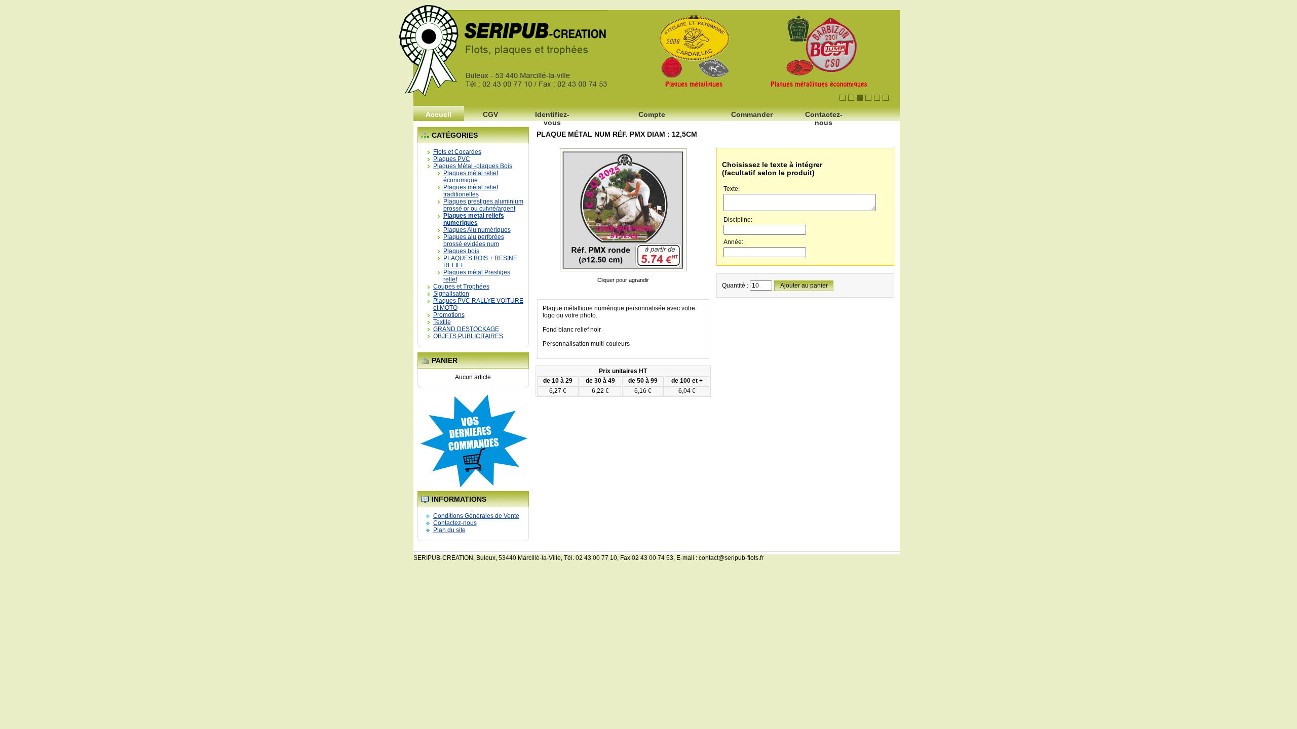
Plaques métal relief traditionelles (470, 191)
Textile (442, 322)
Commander (752, 114)
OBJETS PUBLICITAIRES (468, 336)
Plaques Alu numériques (477, 229)
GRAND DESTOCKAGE (466, 329)
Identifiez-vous (552, 117)
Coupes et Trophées (461, 286)
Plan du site (449, 530)
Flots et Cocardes (457, 151)
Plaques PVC (451, 159)
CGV (490, 114)
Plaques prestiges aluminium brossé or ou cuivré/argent (483, 205)
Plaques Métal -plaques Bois (472, 166)
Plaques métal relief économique (470, 177)
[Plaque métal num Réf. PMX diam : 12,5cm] (623, 272)
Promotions (449, 314)
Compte (651, 114)
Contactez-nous (824, 117)
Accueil (438, 114)
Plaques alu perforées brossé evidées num (473, 240)
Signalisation (451, 293)
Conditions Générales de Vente (476, 515)
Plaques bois (461, 251)
